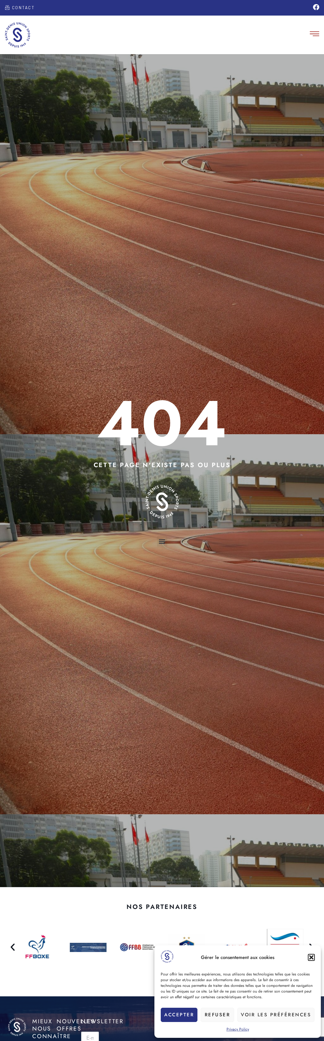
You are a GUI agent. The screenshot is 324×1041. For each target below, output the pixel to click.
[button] (311, 957)
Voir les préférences (276, 1014)
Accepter (179, 1014)
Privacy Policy (238, 1029)
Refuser (217, 1014)
